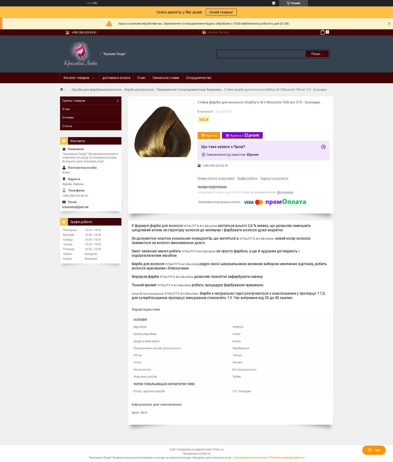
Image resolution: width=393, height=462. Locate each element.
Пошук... (317, 53)
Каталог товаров (76, 78)
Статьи (67, 126)
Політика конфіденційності (287, 457)
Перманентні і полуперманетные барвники (189, 89)
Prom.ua (218, 449)
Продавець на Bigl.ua (196, 453)
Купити (211, 135)
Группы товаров (73, 100)
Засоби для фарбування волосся (96, 89)
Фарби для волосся (139, 89)
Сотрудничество (198, 78)
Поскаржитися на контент (251, 457)
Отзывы (68, 117)
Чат (377, 450)
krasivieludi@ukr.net (75, 207)
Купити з (236, 135)
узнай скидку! (221, 12)
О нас (141, 78)
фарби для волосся (166, 225)
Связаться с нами (166, 78)
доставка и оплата (116, 78)
